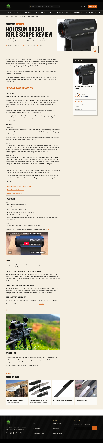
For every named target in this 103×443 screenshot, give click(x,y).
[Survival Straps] (8, 6)
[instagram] (10, 433)
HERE (47, 229)
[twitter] (20, 433)
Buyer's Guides (57, 423)
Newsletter (82, 6)
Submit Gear (92, 6)
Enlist (94, 428)
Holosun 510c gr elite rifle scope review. (19, 186)
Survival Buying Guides (38, 433)
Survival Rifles (14, 16)
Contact (95, 441)
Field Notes (56, 428)
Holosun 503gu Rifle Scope (20, 87)
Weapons (35, 426)
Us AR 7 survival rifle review (15, 190)
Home (7, 16)
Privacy (76, 441)
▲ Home (9, 12)
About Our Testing (57, 433)
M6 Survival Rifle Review (14, 193)
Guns (34, 431)
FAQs (77, 106)
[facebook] (7, 433)
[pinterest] (17, 433)
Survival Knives (36, 428)
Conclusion (78, 109)
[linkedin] (13, 433)
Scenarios (55, 426)
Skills (54, 431)
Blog (34, 423)
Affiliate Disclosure (85, 441)
